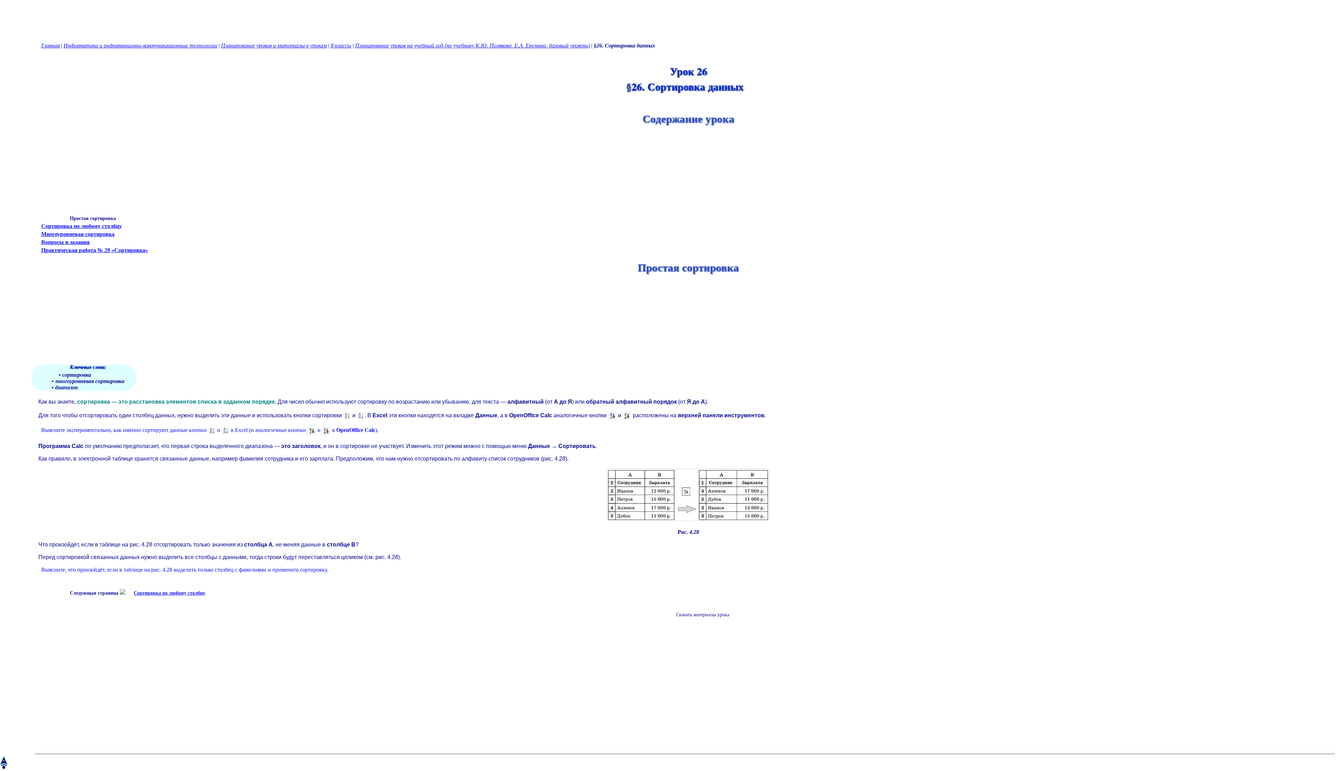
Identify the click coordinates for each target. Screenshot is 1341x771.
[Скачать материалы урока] (699, 620)
